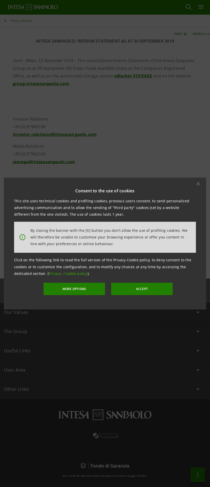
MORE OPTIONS (74, 289)
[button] (198, 184)
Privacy (55, 273)
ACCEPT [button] (142, 289)
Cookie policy (76, 273)
